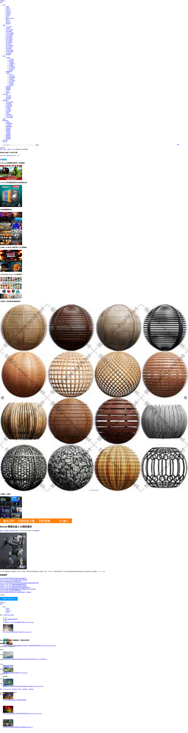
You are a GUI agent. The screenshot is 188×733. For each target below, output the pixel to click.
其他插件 (8, 98)
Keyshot (8, 15)
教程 (4, 25)
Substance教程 (9, 50)
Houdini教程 (9, 37)
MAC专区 (5, 94)
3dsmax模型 (12, 76)
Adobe (7, 7)
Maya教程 (8, 43)
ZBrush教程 (9, 53)
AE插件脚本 (9, 105)
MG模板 (11, 70)
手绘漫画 (8, 134)
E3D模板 (11, 65)
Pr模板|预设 (9, 71)
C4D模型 (11, 79)
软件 (4, 5)
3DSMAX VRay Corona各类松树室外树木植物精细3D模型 (15, 587)
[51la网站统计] (16, 692)
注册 (178, 144)
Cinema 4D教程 (10, 33)
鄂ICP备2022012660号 (7, 694)
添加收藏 (37, 530)
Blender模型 (12, 77)
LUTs (7, 91)
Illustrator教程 (9, 39)
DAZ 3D (8, 14)
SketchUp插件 (9, 115)
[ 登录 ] (6, 646)
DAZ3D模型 (12, 80)
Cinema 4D (8, 11)
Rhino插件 (8, 114)
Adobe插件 (8, 103)
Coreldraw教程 (9, 34)
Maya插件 (8, 111)
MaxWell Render (10, 18)
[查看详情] (94, 398)
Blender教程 (9, 31)
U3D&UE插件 (9, 117)
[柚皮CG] (2, 0)
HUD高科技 (12, 66)
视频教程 (8, 135)
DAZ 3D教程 (9, 36)
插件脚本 (5, 100)
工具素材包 (12, 63)
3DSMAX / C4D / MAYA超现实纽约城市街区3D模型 (13, 586)
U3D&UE (11, 85)
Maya (7, 17)
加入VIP (5, 141)
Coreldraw (8, 13)
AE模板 (8, 57)
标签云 (20, 689)
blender (9, 615)
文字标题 (11, 62)
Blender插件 (9, 106)
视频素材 (8, 88)
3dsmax (7, 6)
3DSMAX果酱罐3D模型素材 (10, 619)
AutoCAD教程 (9, 29)
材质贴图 (8, 86)
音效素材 (8, 89)
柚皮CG (2, 530)
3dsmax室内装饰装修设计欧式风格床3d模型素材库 (13, 578)
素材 (4, 56)
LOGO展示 (12, 68)
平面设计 (8, 92)
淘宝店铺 (31, 689)
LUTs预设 (8, 125)
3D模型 (8, 73)
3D (11, 571)
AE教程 (8, 28)
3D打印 (11, 74)
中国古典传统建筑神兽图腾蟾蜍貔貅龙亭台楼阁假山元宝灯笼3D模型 (18, 589)
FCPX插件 (8, 97)
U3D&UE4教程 (10, 51)
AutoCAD (8, 9)
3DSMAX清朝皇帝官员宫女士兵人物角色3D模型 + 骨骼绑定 (15, 592)
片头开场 (11, 59)
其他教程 (8, 54)
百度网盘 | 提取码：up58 (8, 598)
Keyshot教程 (9, 40)
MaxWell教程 (9, 42)
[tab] (91, 490)
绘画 (4, 118)
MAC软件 (8, 95)
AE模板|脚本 (9, 123)
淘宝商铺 (5, 140)
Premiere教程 (9, 46)
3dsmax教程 (9, 26)
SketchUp (8, 21)
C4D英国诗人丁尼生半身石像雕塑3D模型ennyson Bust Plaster (18, 622)
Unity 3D (8, 22)
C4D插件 (8, 108)
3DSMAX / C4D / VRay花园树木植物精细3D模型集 (13, 584)
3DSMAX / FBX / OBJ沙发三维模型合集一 (11, 590)
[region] (94, 398)
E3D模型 (11, 82)
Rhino (7, 19)
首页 (1, 2)
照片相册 (11, 60)
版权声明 (25, 689)
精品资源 (5, 120)
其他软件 (8, 23)
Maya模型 (11, 83)
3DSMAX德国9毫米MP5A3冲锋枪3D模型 (10, 581)
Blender (8, 10)
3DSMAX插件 (9, 102)
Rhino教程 (8, 48)
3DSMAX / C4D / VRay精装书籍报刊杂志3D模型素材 (13, 579)
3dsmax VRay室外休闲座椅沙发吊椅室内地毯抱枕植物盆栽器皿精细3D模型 (19, 583)
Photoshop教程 (9, 45)
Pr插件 (7, 112)
